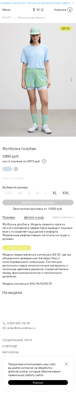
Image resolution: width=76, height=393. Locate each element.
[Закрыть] (66, 364)
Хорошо (38, 382)
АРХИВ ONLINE (16, 248)
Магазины (10, 352)
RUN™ (6, 17)
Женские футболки (31, 17)
